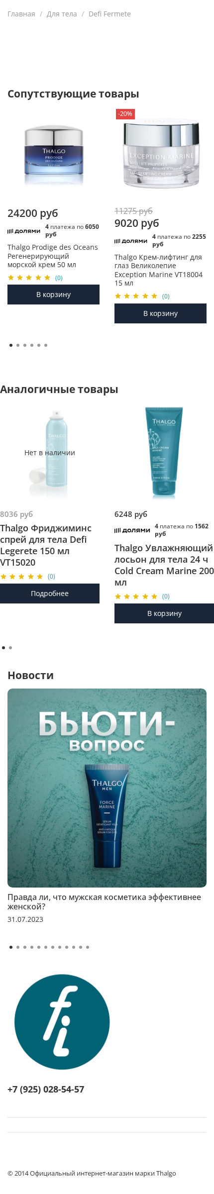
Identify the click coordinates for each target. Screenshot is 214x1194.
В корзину (53, 294)
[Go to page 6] (45, 345)
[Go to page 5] (38, 345)
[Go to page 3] (24, 345)
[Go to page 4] (31, 345)
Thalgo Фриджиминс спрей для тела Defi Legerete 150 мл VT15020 (46, 545)
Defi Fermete (110, 13)
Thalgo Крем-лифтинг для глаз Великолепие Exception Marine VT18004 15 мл (158, 270)
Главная (21, 13)
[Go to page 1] (10, 345)
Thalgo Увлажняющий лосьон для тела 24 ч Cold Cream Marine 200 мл (164, 565)
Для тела (62, 13)
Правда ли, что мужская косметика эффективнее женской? (104, 902)
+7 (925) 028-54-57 (45, 1089)
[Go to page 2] (17, 345)
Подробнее (50, 593)
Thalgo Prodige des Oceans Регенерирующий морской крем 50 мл (52, 255)
